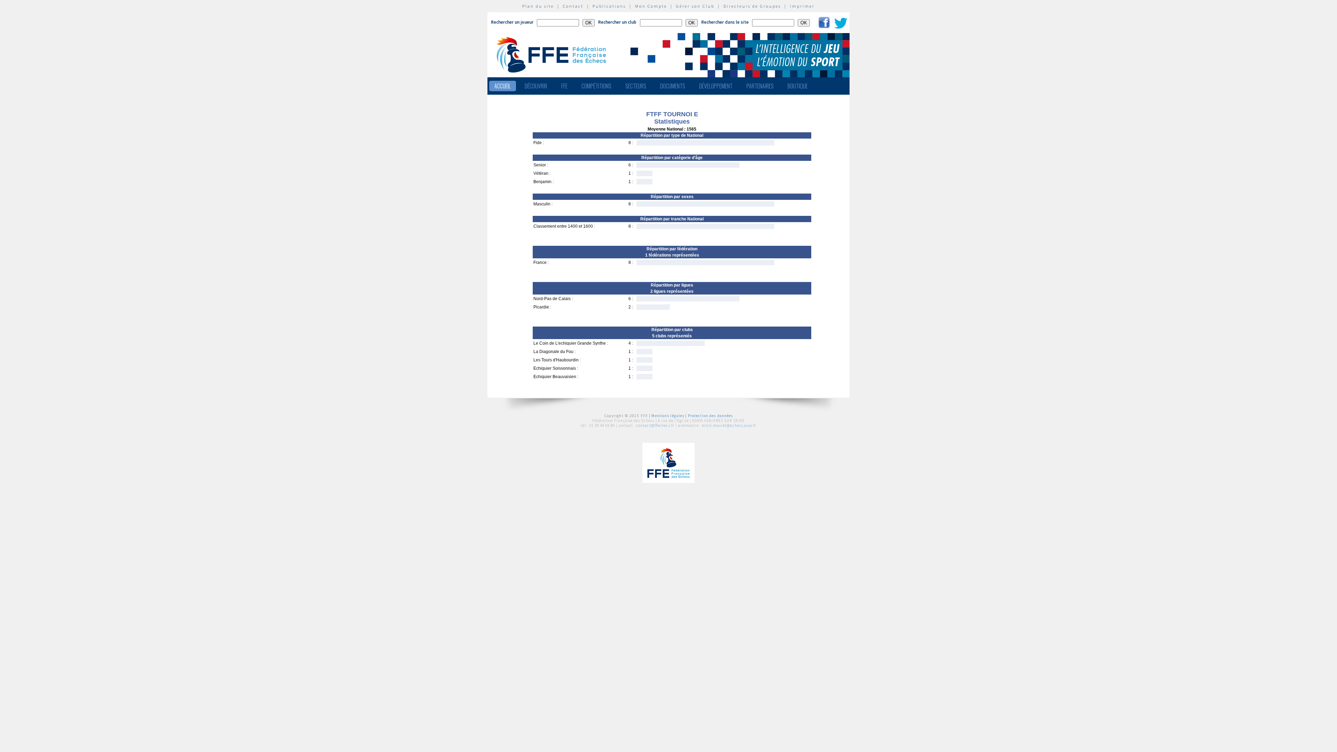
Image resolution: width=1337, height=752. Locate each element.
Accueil (502, 86)
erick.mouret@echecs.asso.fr (729, 425)
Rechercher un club (617, 22)
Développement (716, 86)
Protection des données (710, 415)
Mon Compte (651, 6)
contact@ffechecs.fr (655, 425)
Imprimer (802, 6)
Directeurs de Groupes (752, 6)
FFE (564, 86)
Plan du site (538, 6)
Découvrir (536, 86)
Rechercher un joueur (512, 22)
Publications (609, 6)
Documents (672, 86)
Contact (573, 6)
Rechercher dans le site (725, 22)
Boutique (798, 86)
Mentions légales (667, 415)
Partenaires (760, 86)
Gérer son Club (695, 6)
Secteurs (635, 86)
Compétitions (596, 86)
